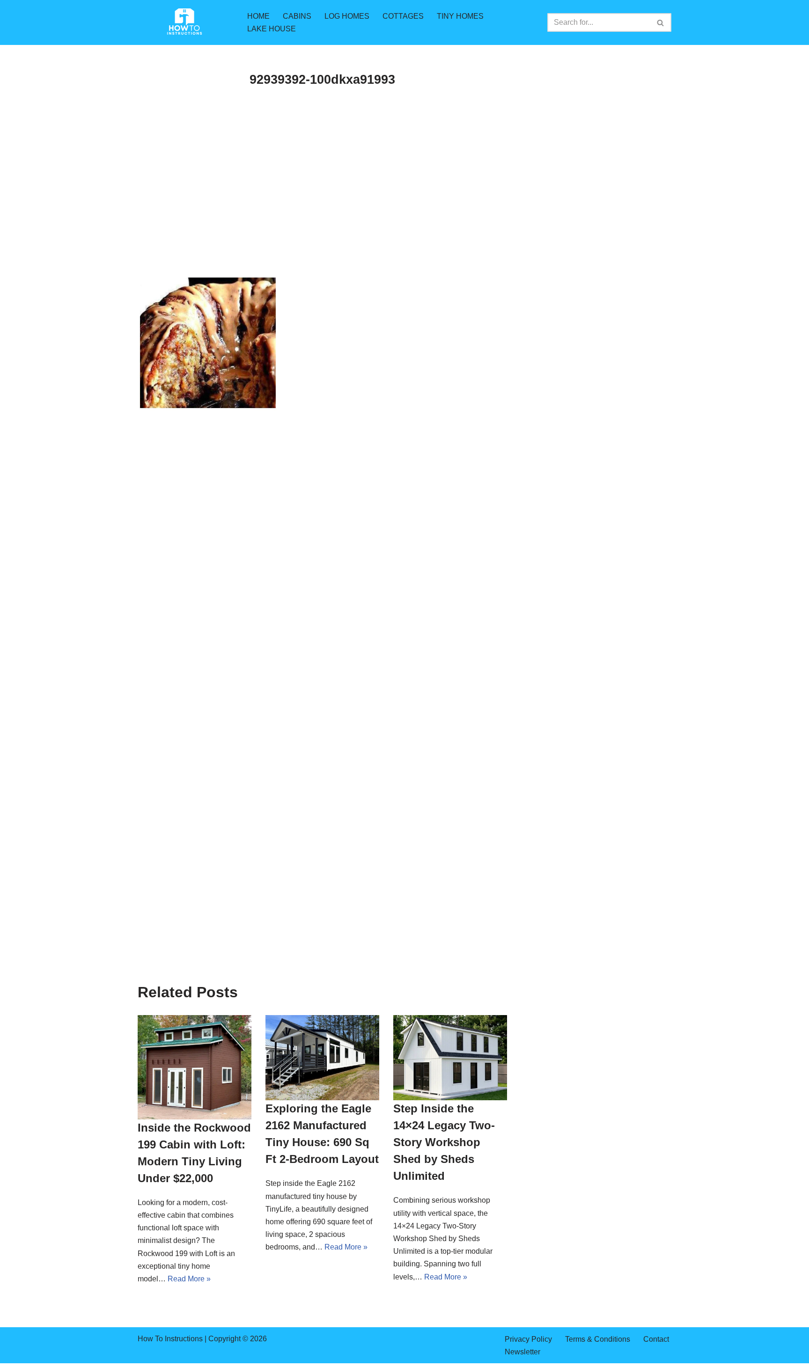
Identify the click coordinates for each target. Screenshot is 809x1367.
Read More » (189, 1279)
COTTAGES (403, 16)
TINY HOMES (460, 16)
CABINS (297, 16)
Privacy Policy (528, 1339)
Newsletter (522, 1352)
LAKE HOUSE (271, 29)
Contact (656, 1339)
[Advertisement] (322, 205)
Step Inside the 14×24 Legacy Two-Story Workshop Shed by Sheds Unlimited (444, 1142)
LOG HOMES (346, 16)
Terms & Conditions (597, 1339)
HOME (258, 16)
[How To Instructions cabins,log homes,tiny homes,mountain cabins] (184, 22)
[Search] (660, 22)
